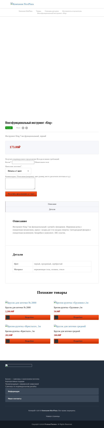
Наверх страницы (53, 416)
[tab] (52, 204)
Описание (52, 204)
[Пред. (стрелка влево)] (4, 214)
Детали (52, 209)
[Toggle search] (100, 4)
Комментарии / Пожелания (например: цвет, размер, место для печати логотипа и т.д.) (37, 176)
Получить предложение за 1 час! (21, 194)
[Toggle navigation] (4, 4)
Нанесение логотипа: (13, 166)
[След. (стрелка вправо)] (99, 214)
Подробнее (29, 317)
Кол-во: (27, 162)
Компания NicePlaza (50, 410)
